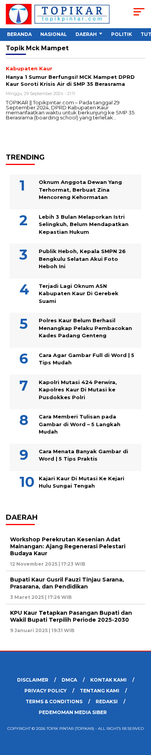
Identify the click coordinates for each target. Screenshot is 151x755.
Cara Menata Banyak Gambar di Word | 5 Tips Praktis (83, 455)
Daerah (86, 34)
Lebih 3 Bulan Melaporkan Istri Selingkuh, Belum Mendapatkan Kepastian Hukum (84, 224)
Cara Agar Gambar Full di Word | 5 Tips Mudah (86, 359)
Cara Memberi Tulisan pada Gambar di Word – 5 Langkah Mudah (79, 424)
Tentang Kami (99, 691)
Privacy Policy (45, 691)
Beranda (19, 34)
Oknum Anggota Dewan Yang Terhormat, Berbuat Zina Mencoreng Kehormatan (80, 189)
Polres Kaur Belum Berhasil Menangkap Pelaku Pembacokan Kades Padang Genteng (85, 327)
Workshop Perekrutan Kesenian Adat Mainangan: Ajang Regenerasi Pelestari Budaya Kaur (67, 546)
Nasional (53, 34)
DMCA (69, 680)
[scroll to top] (140, 710)
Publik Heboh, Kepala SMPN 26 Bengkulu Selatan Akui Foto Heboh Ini (82, 258)
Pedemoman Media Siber (73, 712)
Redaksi (107, 701)
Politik (121, 34)
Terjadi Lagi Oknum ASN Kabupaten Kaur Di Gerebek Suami (78, 293)
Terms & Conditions (54, 701)
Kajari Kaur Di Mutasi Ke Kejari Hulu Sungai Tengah (81, 482)
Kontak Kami (108, 680)
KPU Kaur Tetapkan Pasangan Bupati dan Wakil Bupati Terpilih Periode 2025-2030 (71, 616)
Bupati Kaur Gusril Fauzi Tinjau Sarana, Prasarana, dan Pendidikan (67, 583)
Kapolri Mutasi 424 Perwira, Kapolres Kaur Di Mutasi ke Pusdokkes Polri (78, 389)
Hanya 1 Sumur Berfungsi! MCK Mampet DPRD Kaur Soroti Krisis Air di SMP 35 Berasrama (70, 80)
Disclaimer (32, 680)
